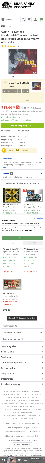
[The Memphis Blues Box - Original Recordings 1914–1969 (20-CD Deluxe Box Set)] (33, 195)
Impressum (33, 440)
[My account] (35, 19)
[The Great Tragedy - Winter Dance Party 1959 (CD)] (12, 195)
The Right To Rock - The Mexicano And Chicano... (11, 250)
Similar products (10, 326)
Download (22, 142)
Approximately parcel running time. (26, 406)
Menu (9, 19)
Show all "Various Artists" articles (22, 318)
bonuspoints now (27, 150)
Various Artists (12, 32)
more (5, 167)
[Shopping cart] (41, 19)
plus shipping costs (16, 111)
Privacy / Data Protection (17, 440)
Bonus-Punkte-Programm (12, 427)
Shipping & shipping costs (14, 436)
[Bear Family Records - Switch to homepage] (6, 5)
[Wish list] (29, 19)
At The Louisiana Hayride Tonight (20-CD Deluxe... (10, 294)
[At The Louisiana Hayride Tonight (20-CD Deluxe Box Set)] (12, 284)
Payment (27, 427)
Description (7, 158)
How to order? (32, 436)
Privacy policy (37, 218)
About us (37, 427)
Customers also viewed (13, 339)
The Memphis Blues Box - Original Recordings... (33, 205)
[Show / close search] (23, 19)
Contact (7, 423)
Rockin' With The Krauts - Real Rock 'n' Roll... (33, 250)
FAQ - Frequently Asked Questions (26, 423)
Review (6, 173)
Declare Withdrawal (22, 445)
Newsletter (34, 432)
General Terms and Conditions (16, 432)
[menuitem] (6, 19)
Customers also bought (13, 332)
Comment (24, 131)
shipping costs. (25, 391)
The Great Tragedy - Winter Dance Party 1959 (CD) (11, 205)
